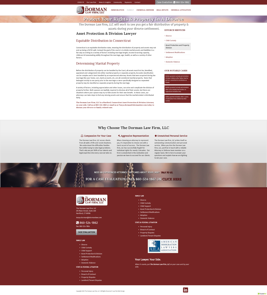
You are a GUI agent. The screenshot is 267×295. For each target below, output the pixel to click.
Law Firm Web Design (119, 291)
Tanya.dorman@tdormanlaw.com (133, 105)
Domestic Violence (173, 62)
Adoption (169, 57)
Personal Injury (146, 227)
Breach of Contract (147, 230)
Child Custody (171, 41)
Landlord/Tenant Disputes (150, 236)
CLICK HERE (171, 179)
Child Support (145, 206)
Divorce (169, 36)
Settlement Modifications (175, 52)
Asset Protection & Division (150, 209)
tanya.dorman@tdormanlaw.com (89, 218)
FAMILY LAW (139, 196)
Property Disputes (147, 233)
